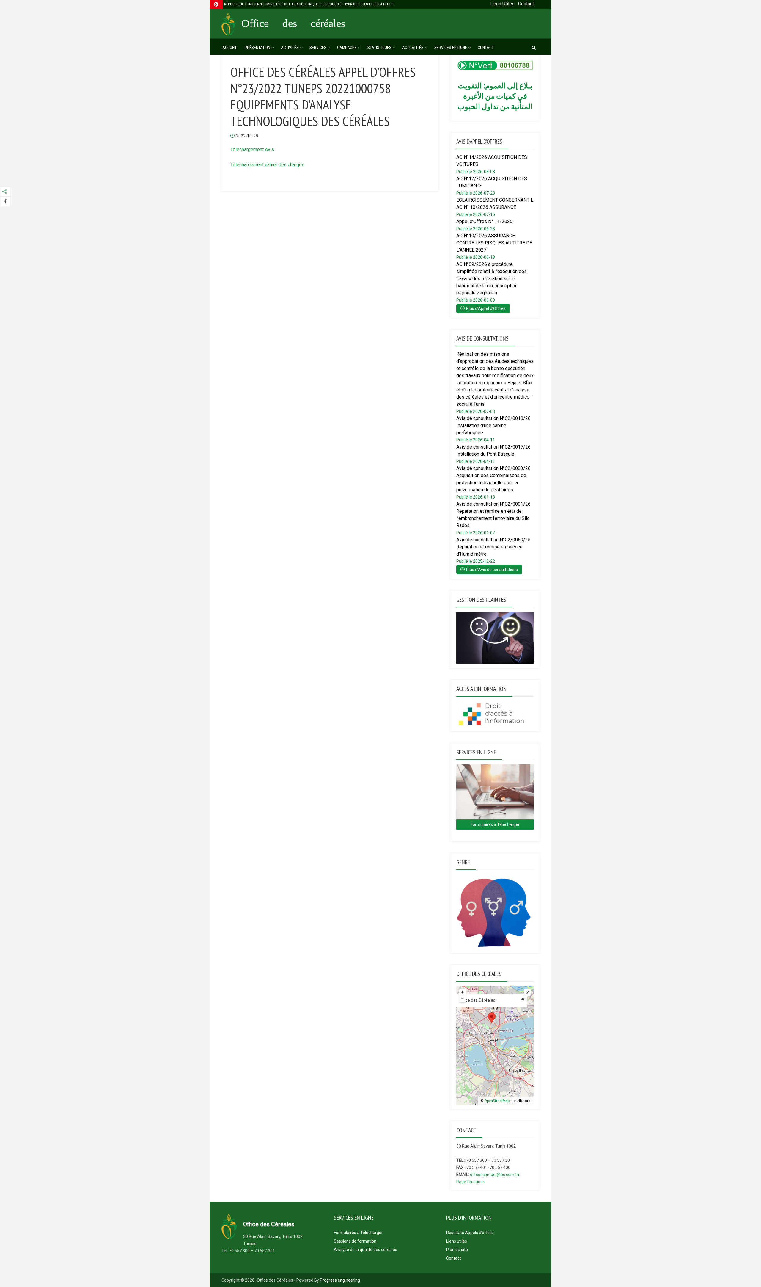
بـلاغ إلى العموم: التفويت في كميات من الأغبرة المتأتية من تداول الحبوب (495, 96)
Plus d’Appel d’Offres (486, 308)
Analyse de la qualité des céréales (365, 1249)
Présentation (257, 47)
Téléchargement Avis (252, 149)
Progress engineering (340, 1280)
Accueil (229, 47)
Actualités (413, 47)
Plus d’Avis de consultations (492, 569)
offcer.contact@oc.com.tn (494, 1174)
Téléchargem (243, 164)
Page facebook (470, 1181)
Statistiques (379, 47)
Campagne (347, 47)
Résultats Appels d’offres (470, 1232)
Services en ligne (450, 47)
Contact (486, 47)
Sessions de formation (355, 1241)
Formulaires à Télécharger (358, 1232)
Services (317, 47)
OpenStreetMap (497, 1101)
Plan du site (457, 1249)
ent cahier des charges (280, 164)
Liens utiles (456, 1241)
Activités (290, 47)
